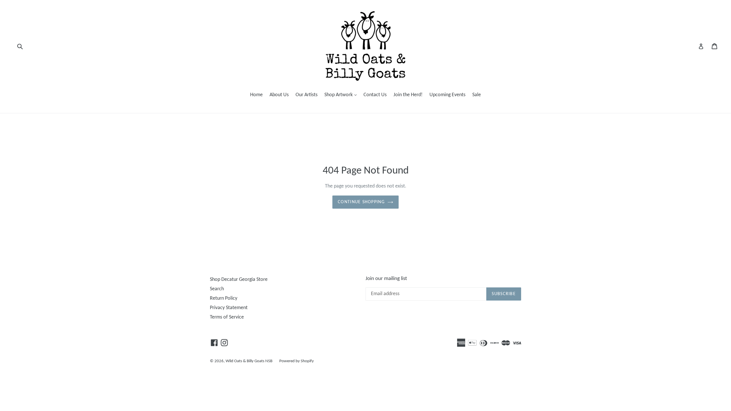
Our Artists (307, 95)
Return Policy (223, 298)
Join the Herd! (408, 95)
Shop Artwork (342, 95)
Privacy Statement (229, 308)
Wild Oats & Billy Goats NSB (249, 361)
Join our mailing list (386, 278)
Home (256, 95)
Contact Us (375, 95)
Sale (476, 95)
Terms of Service (227, 317)
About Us (279, 95)
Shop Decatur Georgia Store (239, 279)
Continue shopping (361, 202)
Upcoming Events (447, 95)
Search (217, 289)
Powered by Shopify (296, 361)
